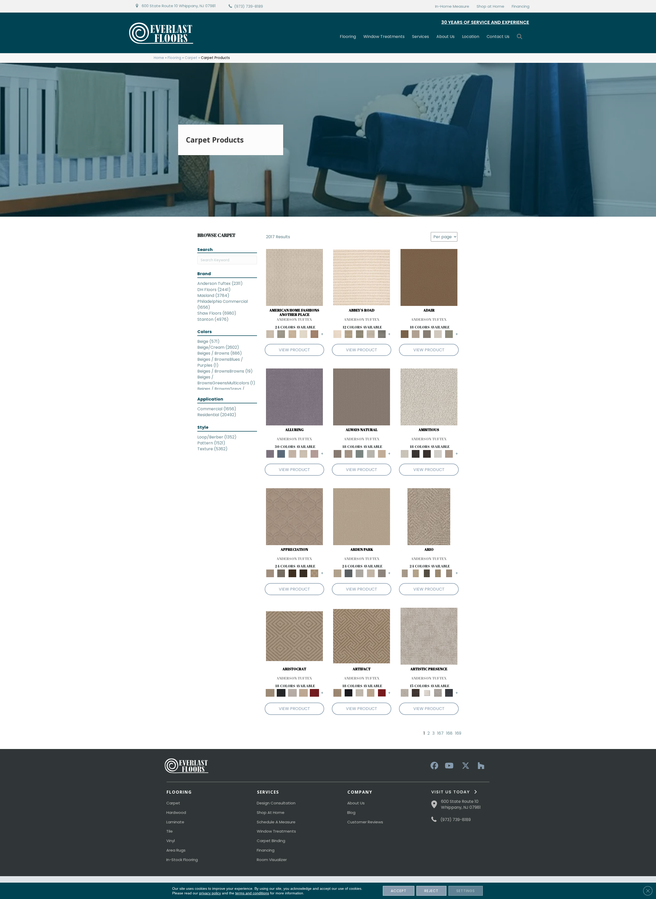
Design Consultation (276, 803)
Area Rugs (176, 850)
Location (470, 36)
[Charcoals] (416, 453)
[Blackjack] (281, 692)
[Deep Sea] (449, 692)
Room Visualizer (272, 859)
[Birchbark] (303, 453)
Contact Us (498, 36)
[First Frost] (438, 453)
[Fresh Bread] (449, 453)
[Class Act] (427, 334)
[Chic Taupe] (370, 334)
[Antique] (416, 573)
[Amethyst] (294, 396)
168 (449, 733)
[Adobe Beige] (428, 516)
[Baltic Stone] (429, 636)
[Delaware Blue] (381, 334)
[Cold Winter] (438, 692)
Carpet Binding (271, 840)
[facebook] (433, 766)
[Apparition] (427, 573)
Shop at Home (490, 6)
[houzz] (480, 766)
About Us (445, 36)
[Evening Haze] (381, 573)
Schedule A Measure (276, 822)
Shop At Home (270, 812)
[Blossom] (314, 453)
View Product (294, 350)
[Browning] (303, 573)
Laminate (175, 822)
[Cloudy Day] (359, 573)
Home (159, 57)
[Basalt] (292, 453)
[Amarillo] (294, 516)
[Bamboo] (348, 334)
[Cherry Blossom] (314, 692)
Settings (465, 890)
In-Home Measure (452, 6)
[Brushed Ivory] (303, 334)
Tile (169, 831)
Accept (398, 890)
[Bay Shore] (438, 573)
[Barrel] (361, 396)
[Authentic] (361, 516)
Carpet (191, 57)
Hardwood (176, 812)
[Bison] (292, 573)
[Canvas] (429, 396)
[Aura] (361, 277)
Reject (431, 890)
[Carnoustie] (314, 573)
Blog (351, 812)
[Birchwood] (294, 636)
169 (458, 733)
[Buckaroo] (314, 334)
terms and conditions (252, 893)
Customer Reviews (365, 822)
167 (440, 733)
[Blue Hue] (348, 573)
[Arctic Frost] (281, 573)
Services (420, 36)
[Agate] (294, 277)
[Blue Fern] (359, 453)
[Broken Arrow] (449, 573)
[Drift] (370, 573)
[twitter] (464, 766)
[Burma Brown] (416, 692)
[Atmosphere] (281, 334)
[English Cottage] (449, 334)
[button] (520, 37)
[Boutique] (381, 453)
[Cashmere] (303, 692)
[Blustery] (370, 453)
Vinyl (170, 840)
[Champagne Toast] (416, 334)
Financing (520, 6)
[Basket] (348, 453)
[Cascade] (292, 692)
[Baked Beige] (292, 334)
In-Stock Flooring (182, 859)
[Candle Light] (427, 692)
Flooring (348, 36)
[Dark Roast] (427, 453)
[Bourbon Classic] (429, 277)
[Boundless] (359, 334)
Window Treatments (384, 36)
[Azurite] (281, 453)
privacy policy (210, 893)
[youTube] (449, 766)
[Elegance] (438, 334)
